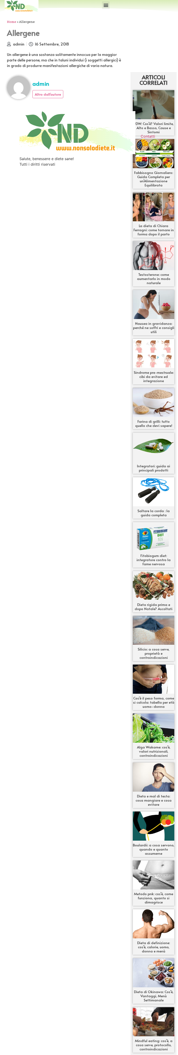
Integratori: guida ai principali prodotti (153, 467)
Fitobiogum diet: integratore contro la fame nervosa (154, 559)
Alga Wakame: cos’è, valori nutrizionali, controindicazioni (153, 751)
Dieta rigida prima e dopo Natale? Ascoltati (153, 606)
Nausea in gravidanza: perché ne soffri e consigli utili (153, 327)
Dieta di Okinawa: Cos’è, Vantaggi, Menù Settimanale (153, 995)
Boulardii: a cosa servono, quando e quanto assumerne (153, 849)
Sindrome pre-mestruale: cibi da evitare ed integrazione (154, 376)
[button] (106, 5)
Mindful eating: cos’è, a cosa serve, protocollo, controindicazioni (153, 1044)
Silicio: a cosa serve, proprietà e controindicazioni (153, 653)
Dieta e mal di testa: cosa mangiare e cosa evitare (154, 800)
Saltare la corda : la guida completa (153, 512)
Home (11, 22)
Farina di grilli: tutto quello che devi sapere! (153, 423)
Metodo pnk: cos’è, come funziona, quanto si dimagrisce (153, 897)
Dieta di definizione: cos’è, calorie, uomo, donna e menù (153, 946)
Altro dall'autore (48, 94)
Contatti (148, 136)
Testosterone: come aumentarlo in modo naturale (153, 278)
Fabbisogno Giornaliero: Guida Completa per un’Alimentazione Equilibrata (153, 178)
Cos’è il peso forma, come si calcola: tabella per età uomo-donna (153, 702)
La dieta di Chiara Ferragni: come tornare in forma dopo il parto (154, 229)
